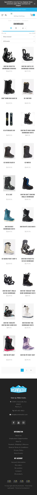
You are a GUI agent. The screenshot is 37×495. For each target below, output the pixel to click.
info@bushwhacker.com (19, 414)
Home (9, 20)
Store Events (18, 453)
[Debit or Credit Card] (9, 481)
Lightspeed (10, 488)
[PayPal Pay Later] (21, 481)
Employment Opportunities (18, 438)
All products (18, 474)
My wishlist (18, 468)
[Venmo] (28, 481)
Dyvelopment (25, 488)
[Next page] (31, 370)
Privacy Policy (18, 450)
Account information (18, 462)
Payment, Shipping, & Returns (18, 444)
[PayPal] (15, 481)
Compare (18, 471)
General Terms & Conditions (18, 447)
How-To (18, 441)
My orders (18, 465)
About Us (18, 435)
